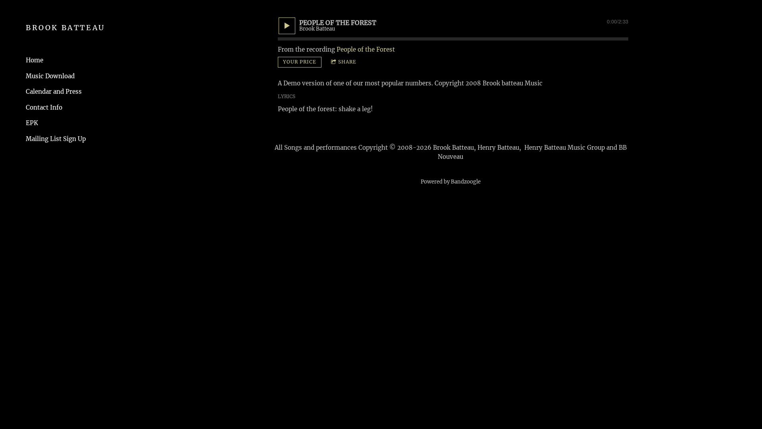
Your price (299, 62)
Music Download (50, 76)
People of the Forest (366, 49)
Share (347, 62)
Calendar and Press (54, 91)
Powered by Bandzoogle (451, 182)
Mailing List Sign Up (56, 139)
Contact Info (44, 107)
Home (34, 60)
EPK (32, 123)
